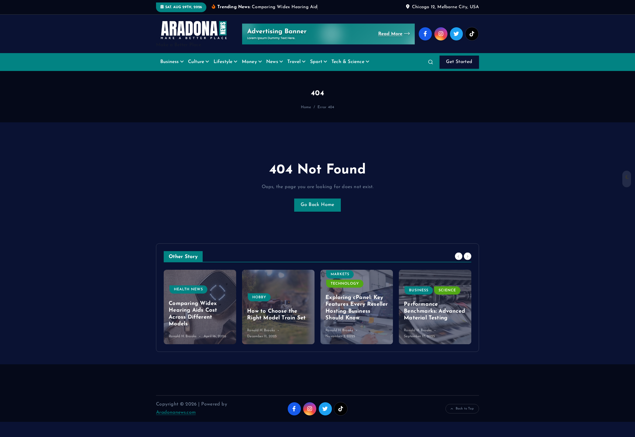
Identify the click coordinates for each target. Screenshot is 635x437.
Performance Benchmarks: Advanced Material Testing (434, 311)
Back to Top (465, 408)
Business (169, 62)
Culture (196, 62)
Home (306, 107)
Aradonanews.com (176, 412)
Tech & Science (347, 62)
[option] (200, 307)
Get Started (459, 62)
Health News (188, 289)
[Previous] (458, 256)
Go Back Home (317, 204)
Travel (294, 62)
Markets (340, 274)
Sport (316, 62)
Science (447, 290)
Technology (345, 284)
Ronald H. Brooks (182, 336)
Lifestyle (223, 62)
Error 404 (326, 107)
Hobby (259, 297)
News (272, 62)
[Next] (467, 256)
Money (249, 62)
